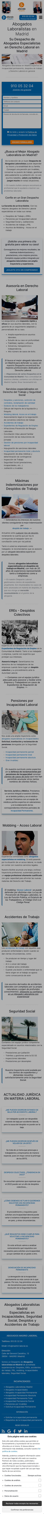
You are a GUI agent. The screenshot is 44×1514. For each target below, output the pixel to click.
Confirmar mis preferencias (22, 1510)
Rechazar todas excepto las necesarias (22, 1503)
